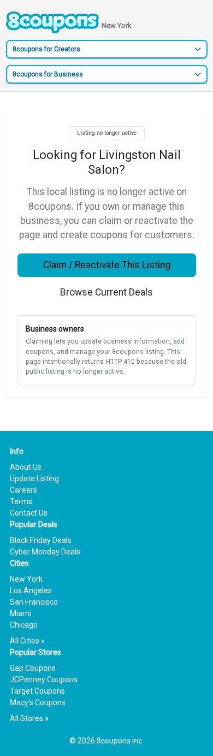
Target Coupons (37, 691)
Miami (20, 613)
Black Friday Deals (41, 540)
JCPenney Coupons (44, 679)
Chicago (24, 625)
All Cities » (27, 640)
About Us (26, 467)
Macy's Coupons (38, 702)
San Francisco (34, 602)
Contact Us (29, 513)
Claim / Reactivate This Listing (106, 264)
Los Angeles (31, 590)
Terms (21, 501)
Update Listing (34, 478)
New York (26, 579)
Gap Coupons (33, 668)
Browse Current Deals (106, 292)
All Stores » (29, 718)
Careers (23, 490)
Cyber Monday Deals (45, 551)
